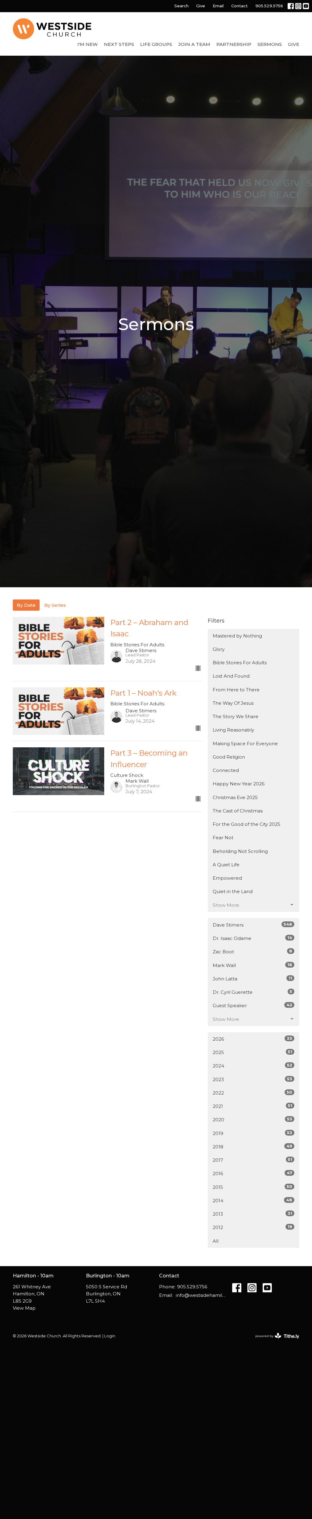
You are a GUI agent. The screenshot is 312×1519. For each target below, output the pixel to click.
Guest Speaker (252, 1005)
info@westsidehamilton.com (201, 1295)
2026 (252, 1039)
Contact (239, 5)
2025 (252, 1052)
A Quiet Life (226, 865)
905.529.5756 (269, 5)
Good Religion (229, 757)
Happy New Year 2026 (238, 784)
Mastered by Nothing (237, 636)
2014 (252, 1200)
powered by (274, 1341)
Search (181, 5)
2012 (252, 1227)
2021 (252, 1106)
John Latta (252, 979)
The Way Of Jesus (233, 703)
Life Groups (156, 44)
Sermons (269, 44)
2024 (252, 1066)
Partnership (233, 44)
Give (200, 5)
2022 (252, 1093)
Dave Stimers (252, 925)
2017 (252, 1160)
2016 (252, 1173)
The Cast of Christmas (238, 811)
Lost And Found (231, 676)
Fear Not (223, 837)
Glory (219, 649)
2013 (252, 1214)
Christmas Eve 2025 (235, 797)
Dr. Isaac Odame (252, 938)
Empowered (227, 878)
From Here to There (236, 690)
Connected (226, 770)
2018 (252, 1147)
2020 (252, 1119)
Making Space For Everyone (245, 743)
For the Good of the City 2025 (246, 824)
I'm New (87, 44)
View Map (24, 1308)
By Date (26, 605)
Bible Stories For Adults (240, 662)
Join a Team (194, 44)
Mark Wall (252, 965)
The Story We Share (235, 716)
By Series (55, 605)
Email (218, 5)
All (215, 1241)
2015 (252, 1187)
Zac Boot (252, 951)
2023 (252, 1079)
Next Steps (119, 44)
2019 (252, 1133)
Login (109, 1336)
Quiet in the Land (233, 891)
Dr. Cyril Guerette (252, 992)
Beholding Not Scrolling (240, 851)
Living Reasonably (233, 730)
